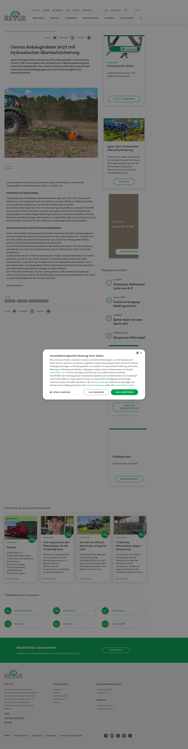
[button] (60, 392)
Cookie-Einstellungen (95, 385)
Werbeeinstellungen (100, 382)
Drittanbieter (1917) (58, 372)
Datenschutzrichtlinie (125, 385)
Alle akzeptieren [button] (124, 392)
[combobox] (137, 353)
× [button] (141, 353)
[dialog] (94, 374)
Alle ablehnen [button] (96, 392)
